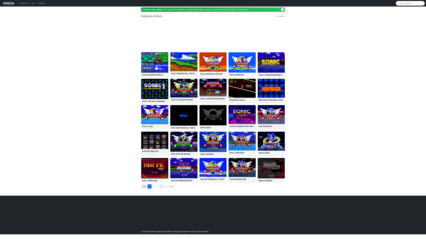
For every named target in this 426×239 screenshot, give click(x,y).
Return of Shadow (265, 180)
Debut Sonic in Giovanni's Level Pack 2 (273, 100)
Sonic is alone (205, 127)
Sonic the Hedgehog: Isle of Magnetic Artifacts (247, 126)
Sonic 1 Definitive (207, 154)
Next (171, 186)
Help (33, 3)
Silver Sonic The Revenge (180, 154)
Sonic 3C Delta (264, 153)
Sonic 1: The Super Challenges (153, 101)
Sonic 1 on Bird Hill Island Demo (212, 98)
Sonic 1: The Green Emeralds (182, 99)
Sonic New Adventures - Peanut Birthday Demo (189, 128)
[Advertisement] (207, 34)
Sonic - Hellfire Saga (149, 180)
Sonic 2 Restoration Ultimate (211, 74)
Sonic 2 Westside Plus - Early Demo (184, 73)
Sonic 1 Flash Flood (236, 152)
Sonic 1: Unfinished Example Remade (273, 75)
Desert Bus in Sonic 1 (237, 100)
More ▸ (164, 70)
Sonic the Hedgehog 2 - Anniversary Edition (217, 179)
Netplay (41, 3)
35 (166, 186)
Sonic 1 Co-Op (147, 126)
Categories (23, 3)
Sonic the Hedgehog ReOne (181, 180)
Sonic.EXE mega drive (150, 151)
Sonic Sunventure (265, 126)
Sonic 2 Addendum (236, 75)
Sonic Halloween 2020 (237, 179)
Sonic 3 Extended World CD (152, 75)
